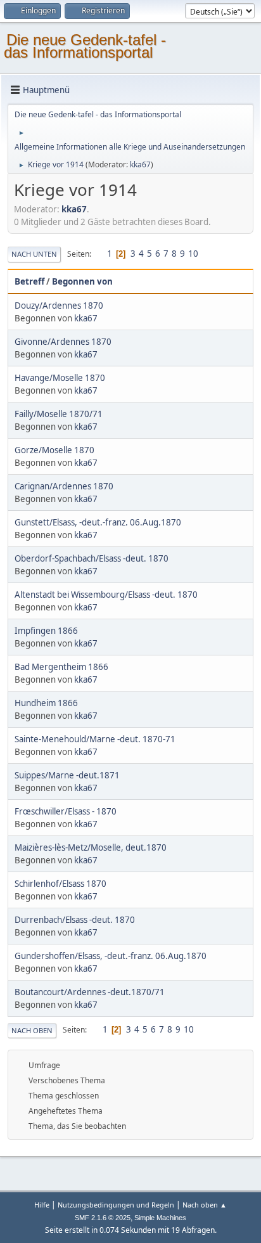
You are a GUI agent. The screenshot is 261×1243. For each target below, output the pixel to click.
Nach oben (32, 1030)
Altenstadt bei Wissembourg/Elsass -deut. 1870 (106, 594)
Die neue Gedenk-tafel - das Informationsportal (85, 46)
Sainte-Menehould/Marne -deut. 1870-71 (95, 739)
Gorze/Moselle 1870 (54, 450)
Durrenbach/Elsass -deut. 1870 (75, 919)
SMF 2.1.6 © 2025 (102, 1217)
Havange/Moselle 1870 (60, 377)
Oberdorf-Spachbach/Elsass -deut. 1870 (92, 558)
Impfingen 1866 (46, 630)
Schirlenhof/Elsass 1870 (60, 883)
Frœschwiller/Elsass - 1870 (66, 811)
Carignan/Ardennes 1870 (64, 486)
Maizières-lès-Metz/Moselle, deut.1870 (91, 847)
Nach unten (34, 254)
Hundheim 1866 (46, 703)
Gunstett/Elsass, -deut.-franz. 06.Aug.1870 (98, 522)
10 (193, 253)
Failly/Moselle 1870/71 (59, 414)
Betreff (29, 281)
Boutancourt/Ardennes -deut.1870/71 (90, 992)
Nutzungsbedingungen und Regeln (116, 1204)
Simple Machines (160, 1217)
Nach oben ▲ (204, 1204)
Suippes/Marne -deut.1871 (67, 775)
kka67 (140, 164)
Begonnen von (82, 281)
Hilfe (41, 1204)
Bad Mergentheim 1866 (61, 667)
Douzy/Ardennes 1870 (59, 305)
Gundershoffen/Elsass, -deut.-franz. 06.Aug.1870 (111, 956)
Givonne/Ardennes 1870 (63, 341)
